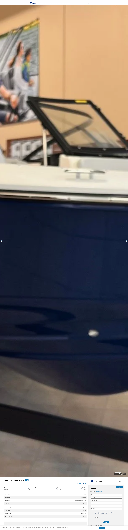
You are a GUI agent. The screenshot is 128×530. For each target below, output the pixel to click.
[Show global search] (88, 3)
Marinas (51, 3)
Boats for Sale (41, 3)
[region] (64, 528)
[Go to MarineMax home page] (33, 3)
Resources (64, 3)
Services (46, 3)
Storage (55, 3)
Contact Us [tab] (92, 491)
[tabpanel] (106, 509)
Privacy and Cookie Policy (103, 518)
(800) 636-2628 (98, 525)
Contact (68, 3)
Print (85, 483)
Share (80, 483)
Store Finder (93, 2)
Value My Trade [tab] (99, 491)
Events (59, 3)
